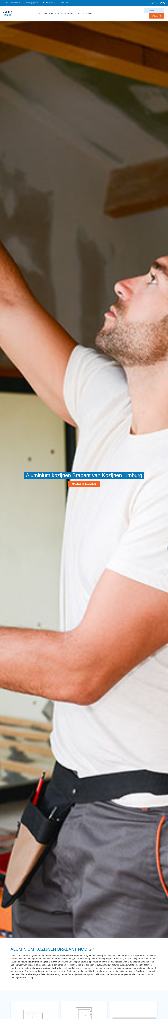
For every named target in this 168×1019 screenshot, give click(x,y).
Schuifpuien (66, 13)
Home (39, 13)
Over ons (78, 13)
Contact (89, 13)
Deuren (55, 13)
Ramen (46, 13)
